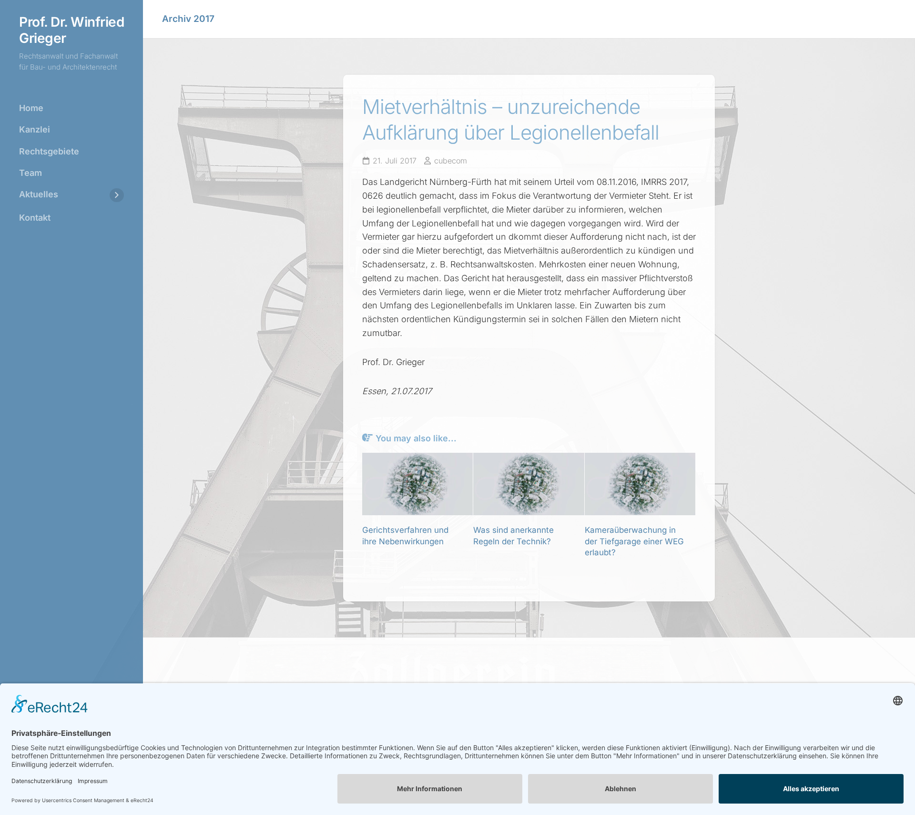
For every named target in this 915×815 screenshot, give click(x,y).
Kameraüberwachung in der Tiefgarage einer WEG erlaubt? (634, 541)
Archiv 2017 (188, 18)
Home (31, 108)
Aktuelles (38, 194)
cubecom (450, 160)
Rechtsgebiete (49, 151)
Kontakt (35, 218)
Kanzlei (34, 129)
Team (30, 173)
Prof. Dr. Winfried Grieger (71, 30)
